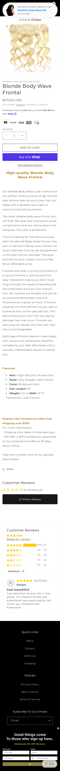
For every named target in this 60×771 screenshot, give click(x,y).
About (30, 640)
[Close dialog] (58, 728)
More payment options (30, 165)
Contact (30, 648)
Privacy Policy (30, 684)
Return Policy (30, 691)
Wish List (30, 655)
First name (7, 749)
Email (33, 749)
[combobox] (33, 758)
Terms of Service (30, 699)
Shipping (20, 105)
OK (30, 764)
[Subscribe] (49, 721)
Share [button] (10, 469)
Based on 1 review (18, 539)
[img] (25, 580)
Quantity (7, 129)
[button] (14, 545)
